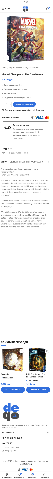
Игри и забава (15, 68)
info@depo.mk (10, 451)
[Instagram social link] (27, 2)
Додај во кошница (24, 104)
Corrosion (5, 374)
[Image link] (11, 412)
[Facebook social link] (24, 2)
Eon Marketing (25, 464)
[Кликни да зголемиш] (6, 58)
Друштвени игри (32, 68)
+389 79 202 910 (12, 447)
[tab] (4, 161)
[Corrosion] (13, 360)
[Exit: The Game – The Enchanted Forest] (38, 360)
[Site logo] (26, 8)
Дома (4, 68)
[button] (13, 390)
